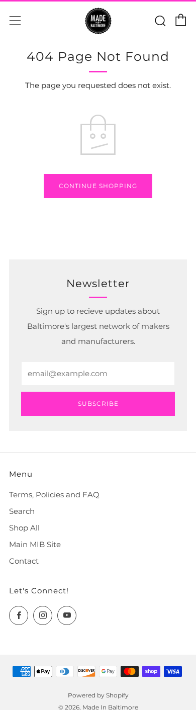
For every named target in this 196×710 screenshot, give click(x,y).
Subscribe (98, 403)
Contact (24, 561)
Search (22, 511)
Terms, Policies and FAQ (54, 494)
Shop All (24, 527)
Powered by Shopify (98, 695)
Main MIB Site (35, 544)
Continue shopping (98, 186)
